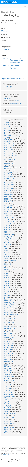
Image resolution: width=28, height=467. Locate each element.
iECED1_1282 (8, 167)
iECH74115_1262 (9, 169)
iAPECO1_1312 (9, 126)
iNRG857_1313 (9, 217)
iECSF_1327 (8, 200)
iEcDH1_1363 (8, 153)
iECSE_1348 (8, 198)
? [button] (23, 78)
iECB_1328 (7, 147)
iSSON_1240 (8, 231)
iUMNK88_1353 (9, 235)
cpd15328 (16, 100)
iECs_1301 (7, 196)
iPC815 (6, 128)
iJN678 (6, 248)
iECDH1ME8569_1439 (11, 155)
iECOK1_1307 (8, 188)
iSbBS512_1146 (9, 221)
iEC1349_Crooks (9, 264)
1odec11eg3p (8, 87)
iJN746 (6, 132)
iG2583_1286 (8, 215)
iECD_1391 (7, 151)
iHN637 (6, 250)
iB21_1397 (7, 136)
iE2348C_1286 (9, 140)
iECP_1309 (7, 192)
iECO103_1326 (9, 182)
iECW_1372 (8, 210)
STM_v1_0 (7, 244)
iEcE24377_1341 (9, 163)
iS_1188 (6, 219)
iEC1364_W (8, 268)
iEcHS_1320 (8, 173)
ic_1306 (6, 138)
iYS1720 (7, 281)
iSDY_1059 (7, 225)
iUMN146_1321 (9, 233)
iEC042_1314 (8, 142)
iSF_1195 (7, 130)
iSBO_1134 (7, 223)
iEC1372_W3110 (9, 270)
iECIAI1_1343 (8, 175)
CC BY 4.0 (18, 103)
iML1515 (7, 258)
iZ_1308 (6, 241)
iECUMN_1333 (9, 208)
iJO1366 (7, 122)
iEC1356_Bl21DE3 (10, 260)
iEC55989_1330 (9, 144)
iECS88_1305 (8, 194)
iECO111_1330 (9, 184)
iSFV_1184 (7, 227)
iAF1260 (7, 124)
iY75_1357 (7, 254)
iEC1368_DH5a (9, 274)
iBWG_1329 (8, 134)
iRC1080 (7, 252)
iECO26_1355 (8, 186)
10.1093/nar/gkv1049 (8, 455)
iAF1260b (7, 256)
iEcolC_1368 (8, 190)
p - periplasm (5, 49)
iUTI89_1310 (8, 237)
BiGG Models (9, 2)
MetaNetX (12, 103)
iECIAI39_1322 (9, 177)
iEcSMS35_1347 (9, 202)
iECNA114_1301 (9, 178)
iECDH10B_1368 (9, 159)
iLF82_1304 (5, 31)
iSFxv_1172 (8, 229)
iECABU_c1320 (9, 145)
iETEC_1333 (8, 213)
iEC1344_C (7, 276)
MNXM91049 (7, 98)
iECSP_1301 (8, 206)
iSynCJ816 (7, 277)
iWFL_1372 (7, 239)
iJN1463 (6, 279)
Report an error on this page (12, 78)
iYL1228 (6, 243)
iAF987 (6, 246)
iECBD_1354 (8, 149)
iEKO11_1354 (8, 212)
